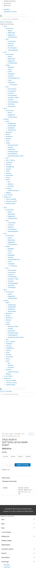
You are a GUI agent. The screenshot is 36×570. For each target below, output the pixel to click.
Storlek (4, 452)
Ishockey (9, 164)
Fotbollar (10, 147)
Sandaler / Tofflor (13, 97)
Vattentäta (11, 104)
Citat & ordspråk (11, 199)
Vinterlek (8, 188)
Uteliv (8, 179)
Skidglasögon (12, 123)
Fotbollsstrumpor (13, 151)
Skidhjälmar (11, 128)
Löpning (8, 169)
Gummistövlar (12, 89)
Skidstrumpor (12, 130)
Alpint (7, 121)
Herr (5, 52)
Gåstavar (11, 184)
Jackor (10, 69)
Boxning (8, 138)
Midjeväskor (11, 32)
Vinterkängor (12, 106)
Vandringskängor (13, 50)
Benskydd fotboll (13, 145)
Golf (7, 158)
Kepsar (10, 30)
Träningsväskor (12, 37)
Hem (3, 433)
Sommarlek (9, 175)
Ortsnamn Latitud (11, 201)
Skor (7, 39)
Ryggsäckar (11, 35)
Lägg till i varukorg (23, 465)
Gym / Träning (10, 160)
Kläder (8, 65)
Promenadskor (12, 48)
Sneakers (11, 46)
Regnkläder (11, 74)
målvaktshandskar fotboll (15, 156)
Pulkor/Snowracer (13, 190)
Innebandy (9, 162)
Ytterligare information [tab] (9, 481)
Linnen (10, 71)
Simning (8, 173)
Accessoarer (10, 28)
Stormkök (11, 186)
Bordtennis (9, 136)
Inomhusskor (12, 41)
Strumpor (11, 76)
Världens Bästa (10, 203)
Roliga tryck (7, 197)
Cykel (7, 141)
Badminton (9, 132)
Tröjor (9, 80)
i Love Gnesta (8, 195)
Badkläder (11, 67)
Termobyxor (13, 84)
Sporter (6, 119)
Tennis (8, 177)
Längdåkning (10, 166)
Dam (5, 26)
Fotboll (8, 143)
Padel (7, 171)
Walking (8, 192)
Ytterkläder (11, 82)
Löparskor (11, 43)
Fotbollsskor (11, 149)
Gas (9, 182)
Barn (5, 108)
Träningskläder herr (14, 78)
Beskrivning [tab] (6, 478)
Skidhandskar (12, 125)
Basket (8, 134)
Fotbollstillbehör (12, 153)
